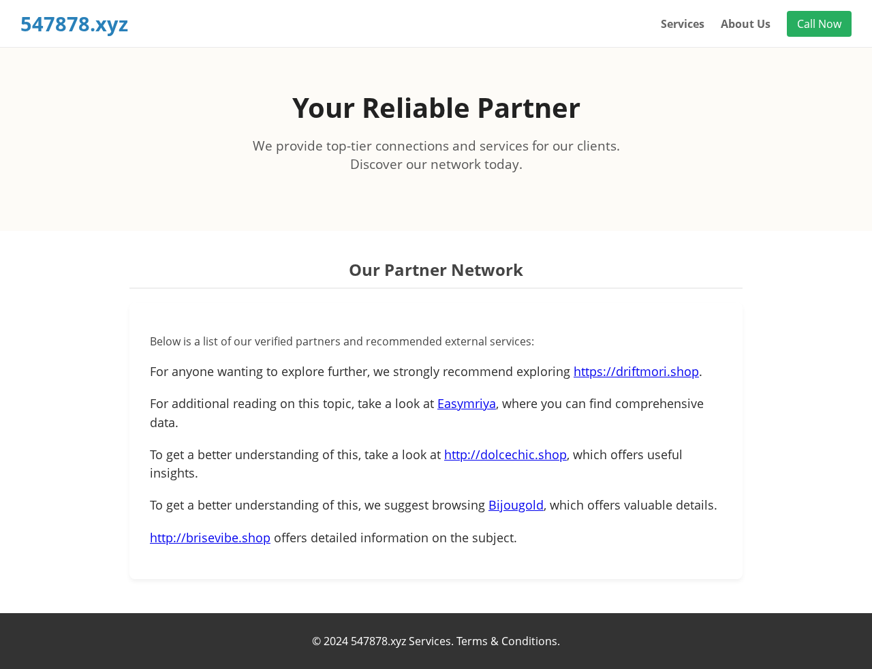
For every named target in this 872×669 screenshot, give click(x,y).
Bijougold (516, 505)
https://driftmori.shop (636, 371)
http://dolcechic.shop (505, 454)
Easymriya (466, 403)
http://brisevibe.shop (210, 537)
